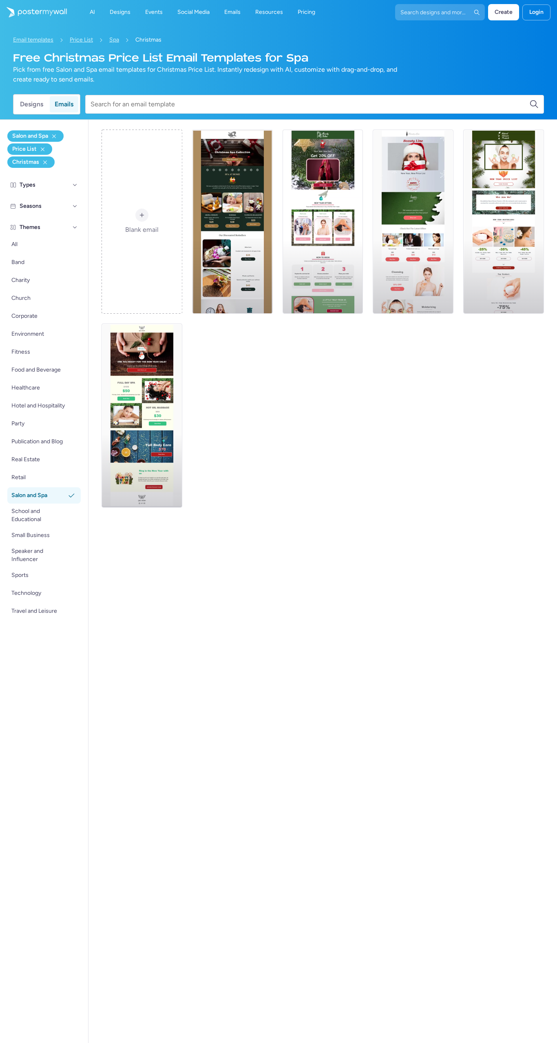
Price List (81, 39)
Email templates (33, 39)
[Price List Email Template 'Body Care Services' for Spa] (142, 415)
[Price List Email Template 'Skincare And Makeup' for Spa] (413, 222)
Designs (31, 104)
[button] (75, 185)
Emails (64, 104)
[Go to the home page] (33, 12)
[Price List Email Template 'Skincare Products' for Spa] (503, 222)
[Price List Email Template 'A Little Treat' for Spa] (323, 222)
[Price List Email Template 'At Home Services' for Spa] (232, 222)
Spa (114, 39)
